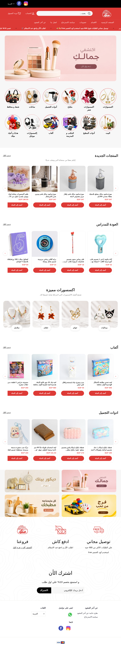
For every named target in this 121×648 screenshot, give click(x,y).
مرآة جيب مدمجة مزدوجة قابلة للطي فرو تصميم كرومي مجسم (73, 449)
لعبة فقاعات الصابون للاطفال (46, 382)
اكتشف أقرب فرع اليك (22, 547)
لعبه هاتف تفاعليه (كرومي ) (102, 382)
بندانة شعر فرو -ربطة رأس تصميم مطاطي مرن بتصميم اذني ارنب (100, 195)
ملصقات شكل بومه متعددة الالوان (18, 260)
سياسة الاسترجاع (68, 22)
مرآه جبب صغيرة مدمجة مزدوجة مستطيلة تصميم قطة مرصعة (18, 449)
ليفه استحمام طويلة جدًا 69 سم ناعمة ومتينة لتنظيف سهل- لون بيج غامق (73, 195)
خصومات (83, 22)
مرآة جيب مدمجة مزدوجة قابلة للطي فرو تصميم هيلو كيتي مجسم (101, 449)
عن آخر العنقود (40, 22)
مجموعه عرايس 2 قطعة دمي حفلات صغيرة (18, 383)
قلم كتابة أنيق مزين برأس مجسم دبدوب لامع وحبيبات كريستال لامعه (102, 260)
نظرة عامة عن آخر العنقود (87, 613)
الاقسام (94, 22)
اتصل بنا (53, 22)
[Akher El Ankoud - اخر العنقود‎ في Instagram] (68, 628)
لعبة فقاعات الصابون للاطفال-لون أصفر (74, 383)
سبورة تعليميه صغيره (76, 259)
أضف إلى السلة (100, 205)
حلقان (46, 328)
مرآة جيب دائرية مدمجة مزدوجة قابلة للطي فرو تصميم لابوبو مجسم (44, 449)
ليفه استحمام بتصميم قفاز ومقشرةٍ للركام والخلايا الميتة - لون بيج (17, 195)
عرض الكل (7, 156)
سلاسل (16, 328)
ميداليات (104, 328)
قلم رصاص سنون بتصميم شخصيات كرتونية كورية (47, 260)
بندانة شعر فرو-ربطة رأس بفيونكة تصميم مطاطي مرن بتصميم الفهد (46, 195)
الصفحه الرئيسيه (107, 22)
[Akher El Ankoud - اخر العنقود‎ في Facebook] (61, 628)
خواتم (75, 328)
